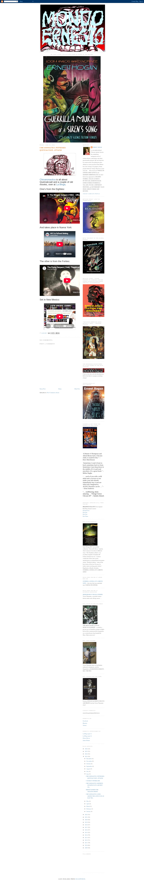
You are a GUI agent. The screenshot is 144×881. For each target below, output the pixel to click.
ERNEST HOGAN (97, 147)
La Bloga (60, 184)
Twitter (84, 725)
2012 (86, 840)
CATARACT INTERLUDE (93, 781)
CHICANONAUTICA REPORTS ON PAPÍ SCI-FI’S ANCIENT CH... (94, 785)
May (87, 801)
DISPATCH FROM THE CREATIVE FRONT (92, 790)
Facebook (85, 721)
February (88, 809)
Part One (85, 512)
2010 (86, 845)
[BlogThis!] (53, 333)
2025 (86, 751)
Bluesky (85, 723)
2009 (86, 848)
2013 (86, 837)
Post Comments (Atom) (53, 392)
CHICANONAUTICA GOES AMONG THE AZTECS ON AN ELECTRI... (95, 796)
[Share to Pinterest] (59, 333)
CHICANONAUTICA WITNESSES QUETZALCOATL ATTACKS (95, 777)
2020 (86, 820)
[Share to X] (55, 333)
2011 (86, 843)
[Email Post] (48, 333)
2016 (86, 830)
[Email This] (51, 333)
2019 (86, 822)
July (87, 771)
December (89, 758)
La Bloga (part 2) (87, 736)
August (88, 769)
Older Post (77, 389)
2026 (86, 749)
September (89, 766)
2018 (86, 825)
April (87, 804)
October (88, 764)
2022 (86, 814)
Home (60, 389)
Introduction (86, 510)
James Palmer (86, 740)
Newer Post (43, 389)
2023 (86, 756)
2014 (86, 835)
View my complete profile (91, 193)
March (88, 806)
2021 (86, 817)
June (87, 774)
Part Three (85, 516)
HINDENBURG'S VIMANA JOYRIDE (93, 594)
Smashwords (80, 879)
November (89, 761)
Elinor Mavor (86, 738)
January (88, 811)
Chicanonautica (48, 179)
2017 (86, 827)
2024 (86, 754)
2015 (86, 832)
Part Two (85, 514)
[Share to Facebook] (57, 333)
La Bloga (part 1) (87, 734)
